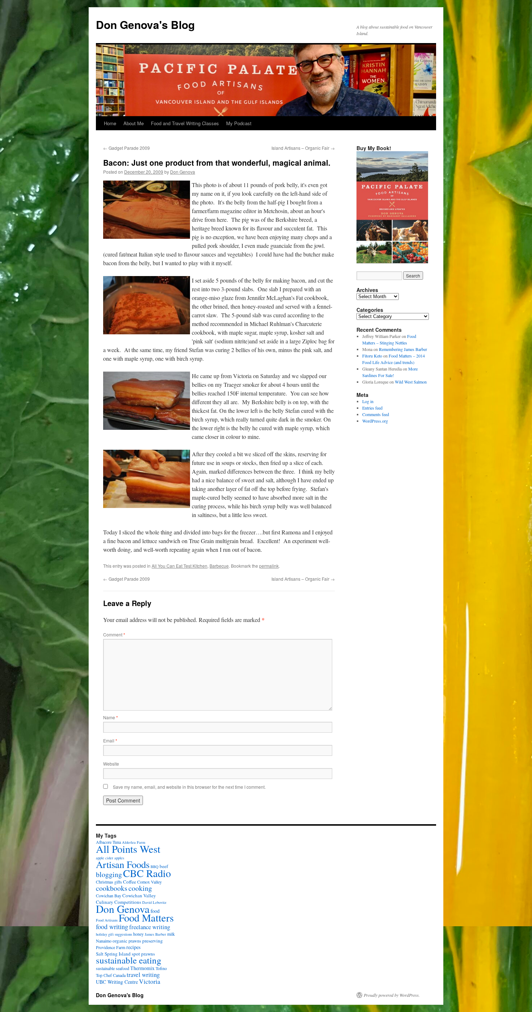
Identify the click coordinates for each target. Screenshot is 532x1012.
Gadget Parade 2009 (126, 148)
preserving (152, 940)
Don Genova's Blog (145, 24)
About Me (133, 123)
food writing (112, 926)
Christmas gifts (109, 882)
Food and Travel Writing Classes (185, 123)
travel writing (143, 974)
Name (110, 717)
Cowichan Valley (139, 895)
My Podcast (239, 123)
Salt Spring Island (113, 953)
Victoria (149, 981)
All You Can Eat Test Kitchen (179, 566)
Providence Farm (110, 947)
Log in (367, 401)
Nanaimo (103, 941)
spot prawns (143, 953)
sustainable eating (128, 960)
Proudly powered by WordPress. (392, 995)
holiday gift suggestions (114, 934)
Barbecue (219, 566)
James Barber (155, 934)
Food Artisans (107, 920)
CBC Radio (147, 873)
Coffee (129, 881)
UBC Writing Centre (117, 981)
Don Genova (182, 172)
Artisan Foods (122, 864)
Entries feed (372, 408)
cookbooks (111, 888)
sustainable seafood (112, 968)
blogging (109, 874)
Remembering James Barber (403, 349)
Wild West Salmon (411, 382)
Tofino (161, 968)
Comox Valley (149, 882)
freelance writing (149, 927)
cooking (140, 888)
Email (110, 740)
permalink (269, 566)
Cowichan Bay (108, 895)
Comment (114, 634)
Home (110, 123)
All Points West (128, 849)
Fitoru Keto (372, 356)
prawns (134, 941)
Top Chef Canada (111, 975)
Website (111, 764)
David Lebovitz (154, 902)
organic (120, 940)
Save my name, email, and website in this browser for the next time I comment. (189, 787)
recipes (133, 947)
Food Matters (146, 917)
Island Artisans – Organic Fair (303, 148)
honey (138, 934)
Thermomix (142, 968)
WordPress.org (375, 421)
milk (171, 934)
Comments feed (375, 414)
